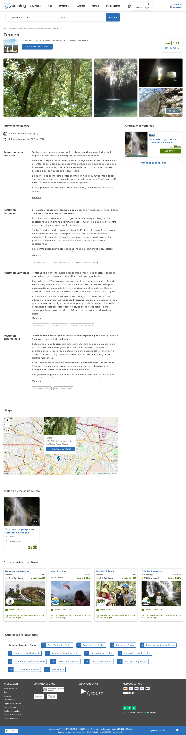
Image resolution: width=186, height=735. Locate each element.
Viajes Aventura (58, 571)
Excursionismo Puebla (93, 645)
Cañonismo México (41, 262)
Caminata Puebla (59, 325)
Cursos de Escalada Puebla (137, 653)
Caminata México (40, 325)
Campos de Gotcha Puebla (27, 653)
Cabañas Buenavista (152, 571)
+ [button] (7, 420)
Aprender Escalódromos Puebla (29, 661)
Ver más (169, 151)
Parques (80, 6)
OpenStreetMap (103, 473)
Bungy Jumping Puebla (136, 661)
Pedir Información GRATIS (37, 46)
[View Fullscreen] (7, 431)
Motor (95, 6)
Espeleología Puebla (63, 388)
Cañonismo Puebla (61, 262)
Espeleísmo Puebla (125, 645)
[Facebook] (169, 730)
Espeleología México (42, 388)
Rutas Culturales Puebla (59, 645)
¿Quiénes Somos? (10, 688)
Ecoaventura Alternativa (17, 571)
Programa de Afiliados (12, 703)
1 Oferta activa (172, 48)
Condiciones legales (11, 711)
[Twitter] (177, 730)
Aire (50, 6)
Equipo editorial (9, 707)
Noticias (6, 692)
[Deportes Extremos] (15, 6)
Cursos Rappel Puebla (101, 653)
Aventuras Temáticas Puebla (65, 653)
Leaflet (93, 473)
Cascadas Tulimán (105, 571)
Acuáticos (35, 6)
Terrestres (64, 6)
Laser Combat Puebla (68, 661)
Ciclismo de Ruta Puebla (27, 669)
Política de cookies (10, 718)
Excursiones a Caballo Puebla (160, 645)
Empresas (177, 7)
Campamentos (112, 6)
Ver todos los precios (153, 163)
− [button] (7, 425)
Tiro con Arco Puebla (102, 661)
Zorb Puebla (58, 669)
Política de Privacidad (12, 715)
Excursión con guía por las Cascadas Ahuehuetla (19, 531)
